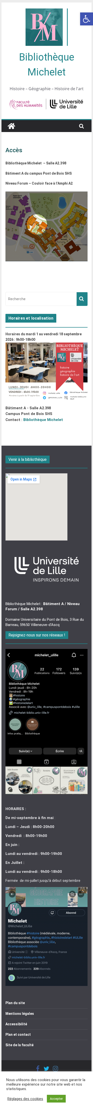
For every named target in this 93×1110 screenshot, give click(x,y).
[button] (86, 18)
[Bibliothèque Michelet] (11, 126)
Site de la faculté (19, 1045)
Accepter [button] (56, 1099)
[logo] (46, 551)
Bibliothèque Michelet (43, 419)
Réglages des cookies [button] (25, 1099)
